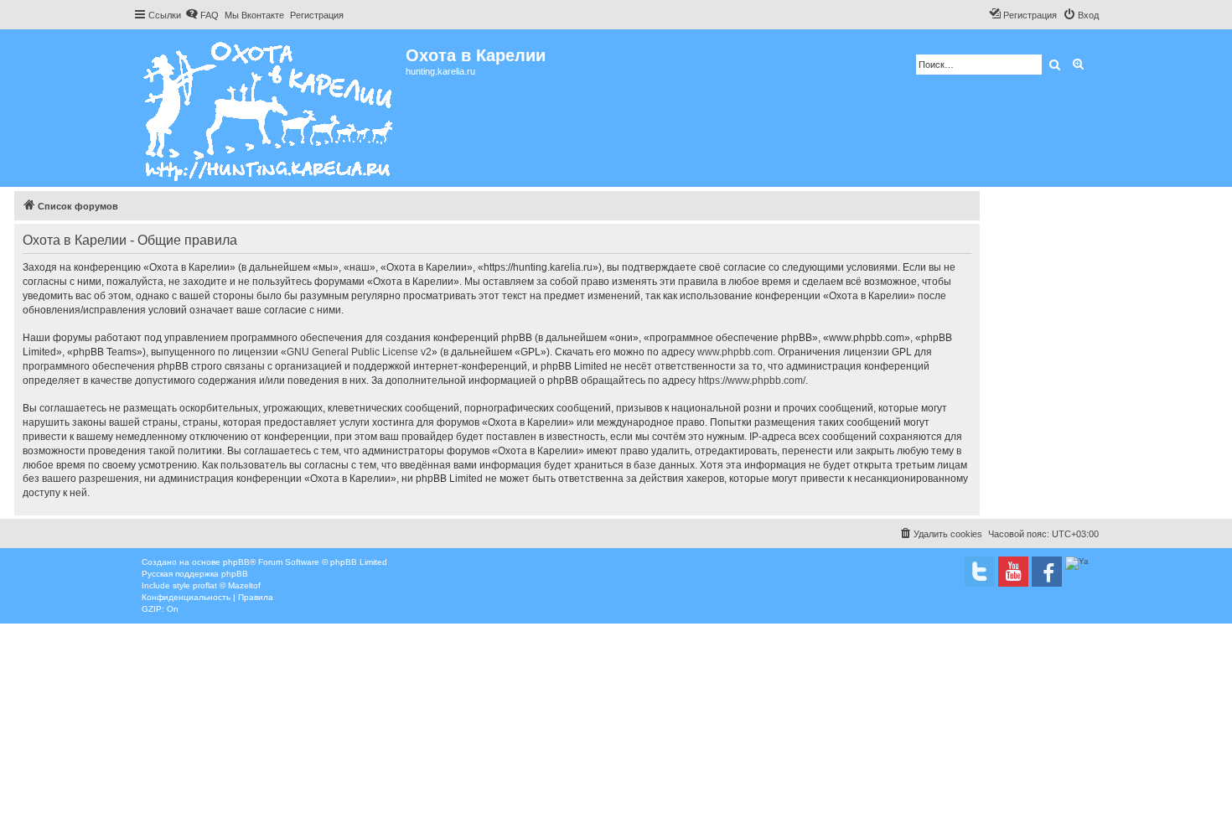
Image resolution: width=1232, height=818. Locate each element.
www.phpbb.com (735, 352)
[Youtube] (1013, 572)
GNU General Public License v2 (359, 352)
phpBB (236, 562)
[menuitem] (202, 15)
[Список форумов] (269, 108)
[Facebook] (1047, 572)
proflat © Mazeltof (227, 585)
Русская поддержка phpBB (195, 573)
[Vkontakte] (980, 572)
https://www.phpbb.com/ (751, 380)
